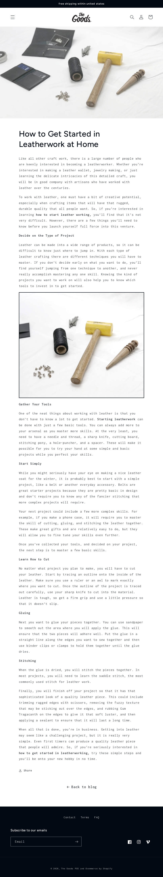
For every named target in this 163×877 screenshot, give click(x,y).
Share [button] (28, 770)
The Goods (67, 868)
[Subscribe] (76, 841)
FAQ (96, 817)
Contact (70, 817)
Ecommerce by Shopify (99, 868)
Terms (85, 817)
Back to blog (84, 787)
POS (77, 868)
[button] (12, 17)
